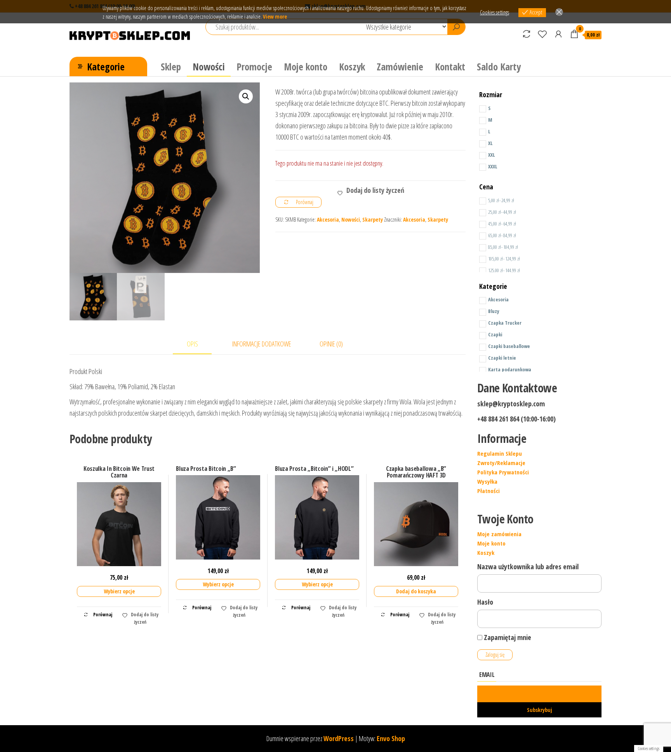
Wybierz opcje (119, 591)
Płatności (488, 491)
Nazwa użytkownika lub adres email (528, 566)
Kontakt (450, 66)
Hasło (485, 602)
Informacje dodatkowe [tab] (261, 343)
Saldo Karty (499, 66)
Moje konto (305, 66)
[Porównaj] (527, 34)
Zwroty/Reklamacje (501, 463)
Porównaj (102, 614)
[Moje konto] (558, 34)
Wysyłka (487, 481)
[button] (246, 96)
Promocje (254, 66)
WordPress (338, 738)
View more (275, 16)
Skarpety (372, 219)
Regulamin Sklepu (499, 453)
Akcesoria (328, 219)
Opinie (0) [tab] (331, 343)
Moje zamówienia (499, 534)
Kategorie (106, 66)
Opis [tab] (192, 343)
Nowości (209, 66)
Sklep (171, 66)
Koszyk (352, 66)
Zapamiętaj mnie (506, 637)
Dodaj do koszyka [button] (416, 591)
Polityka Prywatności (503, 472)
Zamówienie (400, 66)
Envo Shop (391, 738)
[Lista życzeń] (542, 34)
